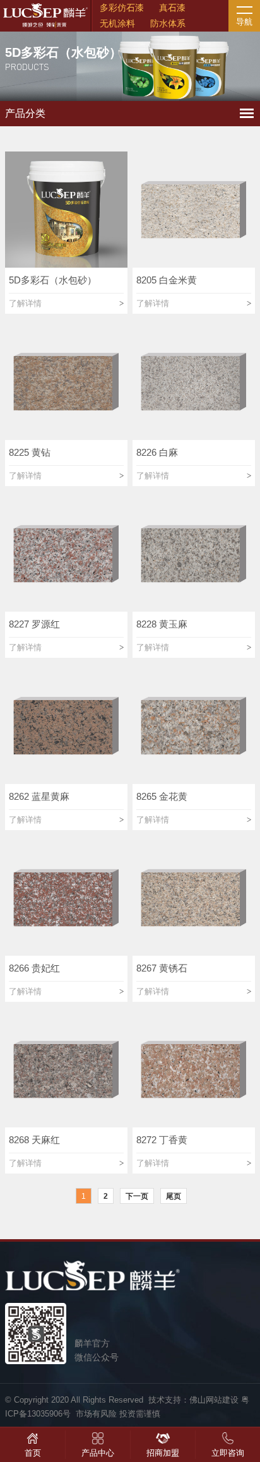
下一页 (137, 1196)
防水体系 (168, 23)
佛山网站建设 (214, 1400)
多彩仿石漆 (122, 8)
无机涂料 (117, 23)
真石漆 (172, 8)
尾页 (173, 1196)
